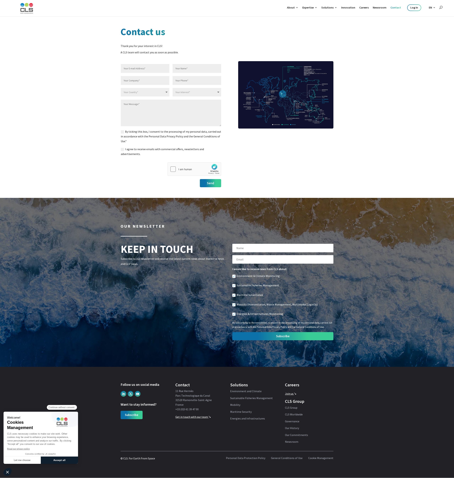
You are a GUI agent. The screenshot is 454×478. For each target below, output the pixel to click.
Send (210, 183)
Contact (396, 7)
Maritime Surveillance (250, 295)
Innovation (348, 7)
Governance (292, 421)
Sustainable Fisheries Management (258, 285)
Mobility (235, 405)
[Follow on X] (130, 394)
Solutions (327, 7)
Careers (364, 7)
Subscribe (131, 415)
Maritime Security (241, 411)
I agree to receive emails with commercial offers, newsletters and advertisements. (162, 151)
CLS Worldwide (294, 414)
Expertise (308, 7)
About (291, 7)
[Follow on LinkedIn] (123, 394)
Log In (414, 7)
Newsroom (379, 7)
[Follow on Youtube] (137, 394)
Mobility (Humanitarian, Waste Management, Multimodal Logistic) (277, 304)
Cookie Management (320, 458)
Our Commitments (296, 435)
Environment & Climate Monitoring (258, 276)
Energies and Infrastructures (247, 418)
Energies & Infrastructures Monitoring (260, 314)
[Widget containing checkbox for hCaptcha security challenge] (194, 169)
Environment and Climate (246, 391)
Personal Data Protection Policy (245, 458)
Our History (292, 428)
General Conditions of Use (287, 458)
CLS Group (291, 407)
